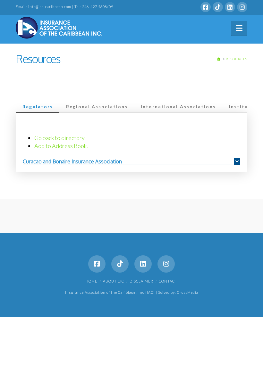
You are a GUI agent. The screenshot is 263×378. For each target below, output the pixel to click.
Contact (168, 281)
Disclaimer (141, 281)
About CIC (113, 281)
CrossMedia (187, 292)
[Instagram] (242, 7)
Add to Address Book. (61, 145)
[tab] (37, 107)
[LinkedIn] (230, 7)
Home (92, 281)
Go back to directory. (60, 137)
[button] (239, 28)
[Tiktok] (218, 7)
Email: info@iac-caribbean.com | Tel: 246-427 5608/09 (64, 6)
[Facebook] (205, 7)
